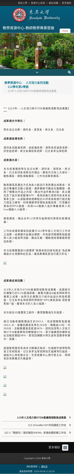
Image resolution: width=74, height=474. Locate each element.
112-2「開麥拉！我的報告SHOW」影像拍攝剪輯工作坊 (35, 432)
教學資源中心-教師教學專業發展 (28, 28)
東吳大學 (22, 3)
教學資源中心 (13, 82)
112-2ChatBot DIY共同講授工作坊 (47, 425)
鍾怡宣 (44, 466)
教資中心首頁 (38, 3)
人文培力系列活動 (37, 82)
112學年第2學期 (18, 86)
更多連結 (66, 3)
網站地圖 (53, 3)
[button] (3, 51)
